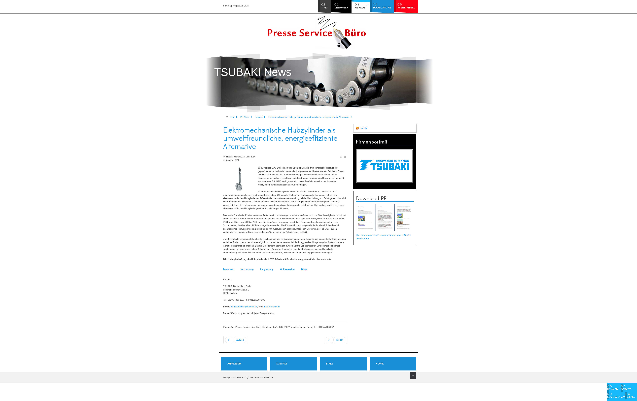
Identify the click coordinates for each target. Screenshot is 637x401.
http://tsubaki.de (272, 306)
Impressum (234, 363)
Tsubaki (363, 128)
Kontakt (281, 363)
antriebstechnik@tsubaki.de (244, 306)
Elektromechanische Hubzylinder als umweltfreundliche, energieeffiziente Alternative (280, 138)
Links (329, 363)
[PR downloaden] (385, 217)
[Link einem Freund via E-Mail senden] (346, 156)
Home (380, 363)
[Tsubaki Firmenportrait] (385, 165)
